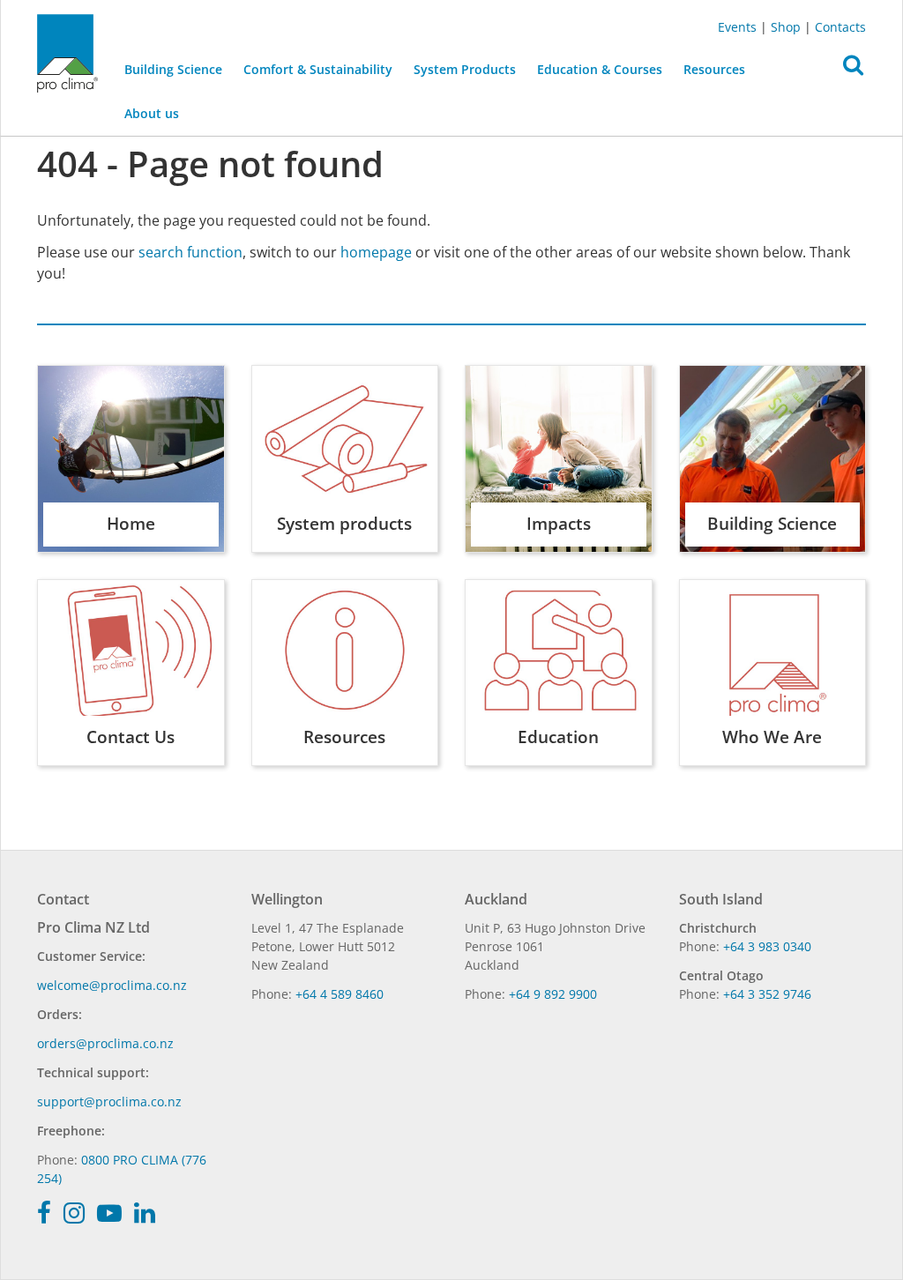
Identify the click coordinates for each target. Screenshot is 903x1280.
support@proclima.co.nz (109, 1101)
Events (737, 27)
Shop (786, 27)
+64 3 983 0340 (767, 946)
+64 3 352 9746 (767, 994)
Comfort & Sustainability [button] (317, 69)
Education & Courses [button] (599, 69)
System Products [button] (465, 69)
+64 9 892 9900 (553, 994)
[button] (853, 70)
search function (190, 252)
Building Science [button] (173, 69)
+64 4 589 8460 (339, 994)
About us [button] (151, 113)
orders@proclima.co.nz (105, 1043)
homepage (376, 252)
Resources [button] (714, 69)
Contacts (840, 27)
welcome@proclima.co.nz (112, 985)
